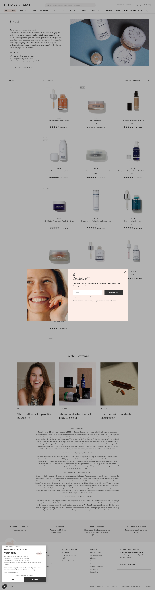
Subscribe (113, 292)
